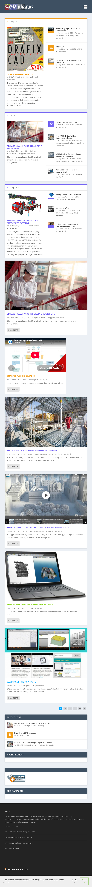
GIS (77, 174)
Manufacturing (60, 36)
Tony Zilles (61, 49)
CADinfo (12, 77)
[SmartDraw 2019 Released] (51, 124)
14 (34, 77)
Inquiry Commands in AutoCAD (68, 195)
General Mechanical (33, 226)
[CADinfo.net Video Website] (46, 653)
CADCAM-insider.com (17, 869)
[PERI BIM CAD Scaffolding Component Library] (51, 137)
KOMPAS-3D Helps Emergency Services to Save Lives (22, 222)
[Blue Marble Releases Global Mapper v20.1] (51, 171)
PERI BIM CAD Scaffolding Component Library (66, 137)
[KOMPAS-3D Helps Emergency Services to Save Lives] (25, 205)
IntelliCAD (60, 47)
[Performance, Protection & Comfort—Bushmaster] (51, 225)
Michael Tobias (14, 151)
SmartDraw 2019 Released (66, 122)
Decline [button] (74, 881)
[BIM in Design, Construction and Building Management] (51, 155)
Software (29, 77)
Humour (80, 210)
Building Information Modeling (40, 318)
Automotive (79, 33)
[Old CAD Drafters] (51, 209)
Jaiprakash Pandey (64, 197)
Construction (75, 143)
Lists (57, 213)
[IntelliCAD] (51, 48)
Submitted (61, 125)
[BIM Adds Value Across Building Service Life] (25, 132)
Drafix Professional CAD (20, 74)
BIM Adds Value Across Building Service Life (24, 147)
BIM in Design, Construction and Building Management (69, 155)
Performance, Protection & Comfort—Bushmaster (67, 225)
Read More (13, 330)
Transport (69, 36)
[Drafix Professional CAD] (25, 49)
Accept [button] (84, 881)
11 (75, 36)
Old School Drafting (66, 213)
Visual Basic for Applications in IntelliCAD (68, 61)
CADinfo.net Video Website (21, 682)
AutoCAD (59, 199)
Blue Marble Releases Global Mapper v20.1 (67, 171)
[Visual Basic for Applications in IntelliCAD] (51, 62)
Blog (28, 686)
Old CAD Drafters (63, 208)
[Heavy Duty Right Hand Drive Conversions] (51, 30)
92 (80, 708)
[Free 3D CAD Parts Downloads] (16, 781)
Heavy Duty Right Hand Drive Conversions (68, 29)
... (74, 708)
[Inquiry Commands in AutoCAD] (51, 196)
